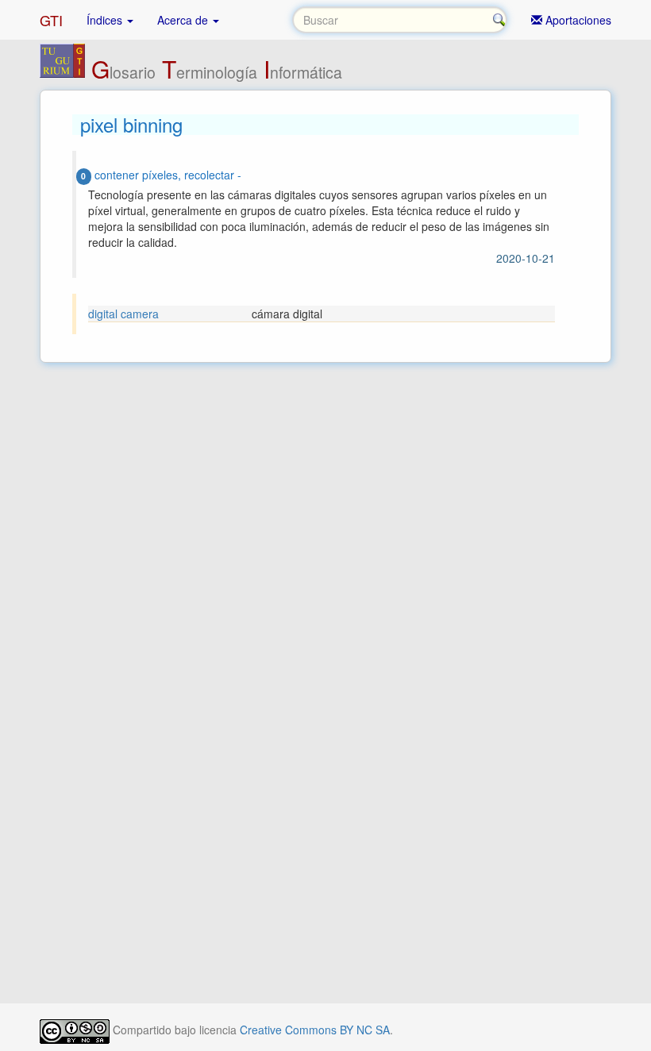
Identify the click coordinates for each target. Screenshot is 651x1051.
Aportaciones (576, 20)
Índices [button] (106, 20)
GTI (51, 20)
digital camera (123, 313)
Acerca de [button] (184, 20)
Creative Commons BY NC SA (315, 1030)
